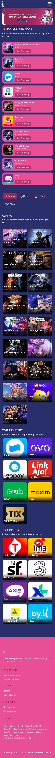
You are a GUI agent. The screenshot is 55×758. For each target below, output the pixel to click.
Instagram (11, 707)
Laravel (30, 753)
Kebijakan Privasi (11, 679)
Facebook (12, 711)
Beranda (8, 690)
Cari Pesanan (10, 695)
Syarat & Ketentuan (13, 675)
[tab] (10, 196)
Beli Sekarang (23, 51)
